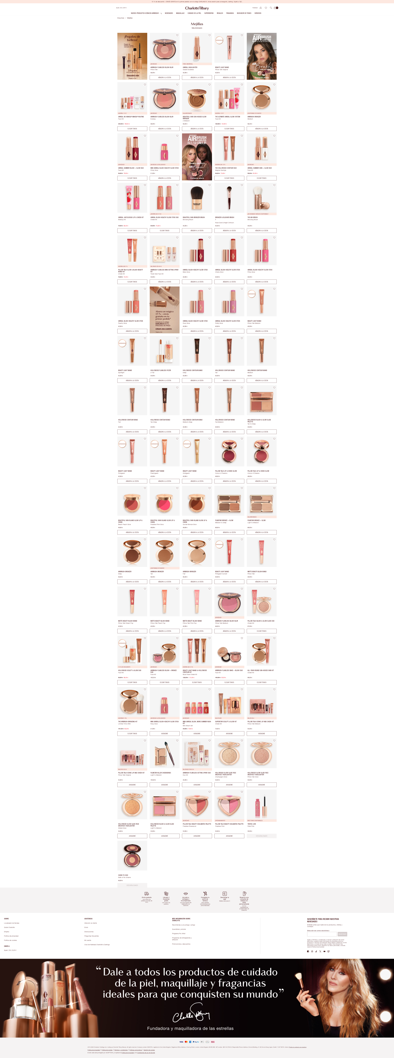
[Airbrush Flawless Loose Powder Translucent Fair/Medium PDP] (262, 79)
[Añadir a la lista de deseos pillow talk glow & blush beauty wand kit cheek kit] (144, 237)
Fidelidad (255, 8)
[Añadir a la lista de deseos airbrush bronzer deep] (144, 539)
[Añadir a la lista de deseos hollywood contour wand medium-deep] (209, 387)
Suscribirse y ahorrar (179, 929)
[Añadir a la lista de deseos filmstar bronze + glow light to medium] (274, 488)
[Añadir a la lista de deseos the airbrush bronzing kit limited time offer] (144, 689)
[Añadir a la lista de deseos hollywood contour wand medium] (274, 338)
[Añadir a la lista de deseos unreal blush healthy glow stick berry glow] (209, 237)
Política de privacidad (11, 936)
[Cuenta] (260, 8)
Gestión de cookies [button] (149, 1050)
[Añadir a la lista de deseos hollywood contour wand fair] (144, 387)
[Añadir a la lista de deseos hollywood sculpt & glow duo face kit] (144, 638)
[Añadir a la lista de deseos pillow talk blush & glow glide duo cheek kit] (274, 588)
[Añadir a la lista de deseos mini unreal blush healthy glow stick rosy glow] (177, 689)
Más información (197, 28)
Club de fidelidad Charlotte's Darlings (97, 944)
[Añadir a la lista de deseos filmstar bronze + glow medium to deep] (241, 488)
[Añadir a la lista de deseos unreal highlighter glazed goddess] (209, 35)
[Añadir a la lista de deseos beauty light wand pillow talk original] (241, 35)
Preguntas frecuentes (91, 936)
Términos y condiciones (121, 1050)
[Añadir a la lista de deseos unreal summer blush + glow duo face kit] (144, 135)
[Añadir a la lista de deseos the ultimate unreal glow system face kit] (241, 84)
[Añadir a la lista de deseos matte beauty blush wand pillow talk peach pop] (177, 588)
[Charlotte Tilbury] (197, 8)
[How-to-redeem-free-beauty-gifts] (132, 79)
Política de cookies (10, 940)
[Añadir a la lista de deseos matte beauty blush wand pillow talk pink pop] (209, 588)
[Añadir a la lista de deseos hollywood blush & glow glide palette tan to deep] (274, 387)
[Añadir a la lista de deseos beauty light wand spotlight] (144, 338)
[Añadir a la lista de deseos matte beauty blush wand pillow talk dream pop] (144, 588)
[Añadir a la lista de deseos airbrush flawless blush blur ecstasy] (177, 84)
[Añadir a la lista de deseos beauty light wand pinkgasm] (144, 438)
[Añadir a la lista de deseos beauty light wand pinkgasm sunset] (241, 539)
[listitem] (146, 13)
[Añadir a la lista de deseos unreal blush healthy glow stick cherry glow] (241, 237)
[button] (271, 7)
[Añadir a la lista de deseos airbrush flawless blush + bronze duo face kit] (177, 638)
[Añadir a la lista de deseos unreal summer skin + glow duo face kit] (274, 135)
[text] (261, 836)
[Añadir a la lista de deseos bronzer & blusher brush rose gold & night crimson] (241, 185)
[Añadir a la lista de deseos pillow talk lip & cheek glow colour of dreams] (274, 438)
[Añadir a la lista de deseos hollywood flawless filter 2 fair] (177, 338)
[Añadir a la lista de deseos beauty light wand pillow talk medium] (274, 288)
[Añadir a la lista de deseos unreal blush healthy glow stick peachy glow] (144, 288)
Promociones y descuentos (181, 944)
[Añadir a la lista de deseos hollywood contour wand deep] (209, 338)
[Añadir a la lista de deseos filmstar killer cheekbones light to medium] (177, 740)
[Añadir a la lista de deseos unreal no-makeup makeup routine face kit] (144, 84)
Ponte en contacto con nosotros (297, 1047)
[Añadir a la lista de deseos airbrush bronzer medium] (274, 84)
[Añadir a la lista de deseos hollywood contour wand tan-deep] (177, 387)
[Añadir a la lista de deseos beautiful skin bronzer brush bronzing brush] (209, 185)
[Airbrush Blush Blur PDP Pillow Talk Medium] (197, 180)
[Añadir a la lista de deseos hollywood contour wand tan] (241, 338)
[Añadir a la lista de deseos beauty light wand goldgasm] (209, 438)
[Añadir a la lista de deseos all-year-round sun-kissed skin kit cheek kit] (274, 638)
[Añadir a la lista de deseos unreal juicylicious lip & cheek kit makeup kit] (144, 185)
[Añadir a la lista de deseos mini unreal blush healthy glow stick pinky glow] (177, 135)
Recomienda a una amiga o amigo (183, 925)
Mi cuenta (87, 940)
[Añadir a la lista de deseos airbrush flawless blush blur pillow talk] (177, 35)
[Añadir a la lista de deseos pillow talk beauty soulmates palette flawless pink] (241, 791)
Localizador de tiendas (11, 923)
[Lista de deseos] (265, 7)
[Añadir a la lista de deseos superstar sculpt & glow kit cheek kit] (241, 689)
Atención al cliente (90, 923)
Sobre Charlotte (9, 927)
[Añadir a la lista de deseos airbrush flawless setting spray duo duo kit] (209, 740)
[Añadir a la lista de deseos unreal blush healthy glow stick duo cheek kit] (177, 185)
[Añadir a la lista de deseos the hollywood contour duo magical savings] (241, 135)
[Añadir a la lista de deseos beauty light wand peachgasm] (177, 438)
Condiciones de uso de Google (146, 1052)
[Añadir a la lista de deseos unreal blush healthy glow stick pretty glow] (241, 288)
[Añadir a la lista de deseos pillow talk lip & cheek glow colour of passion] (241, 438)
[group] (148, 900)
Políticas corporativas (135, 1050)
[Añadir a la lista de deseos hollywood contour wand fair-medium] (241, 387)
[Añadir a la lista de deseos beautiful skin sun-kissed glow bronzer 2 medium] (209, 84)
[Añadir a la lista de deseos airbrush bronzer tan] (177, 539)
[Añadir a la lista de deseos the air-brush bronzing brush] (274, 185)
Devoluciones (88, 932)
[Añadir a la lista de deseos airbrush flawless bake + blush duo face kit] (241, 638)
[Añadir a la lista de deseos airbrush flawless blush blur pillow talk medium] (241, 588)
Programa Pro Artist (178, 933)
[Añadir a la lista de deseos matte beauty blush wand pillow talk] (274, 539)
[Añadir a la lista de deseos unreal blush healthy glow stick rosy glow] (209, 288)
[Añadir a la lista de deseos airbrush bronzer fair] (209, 539)
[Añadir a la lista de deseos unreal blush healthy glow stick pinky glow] (274, 237)
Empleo (6, 932)
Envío (86, 927)
